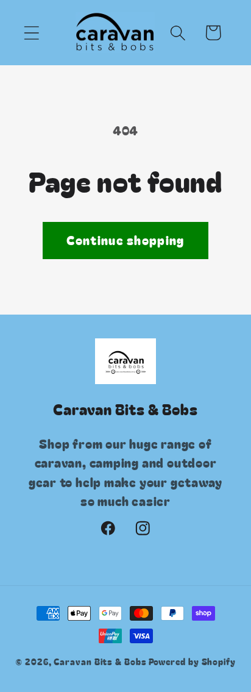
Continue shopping (125, 240)
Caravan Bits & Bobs (100, 661)
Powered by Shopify (192, 661)
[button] (31, 32)
